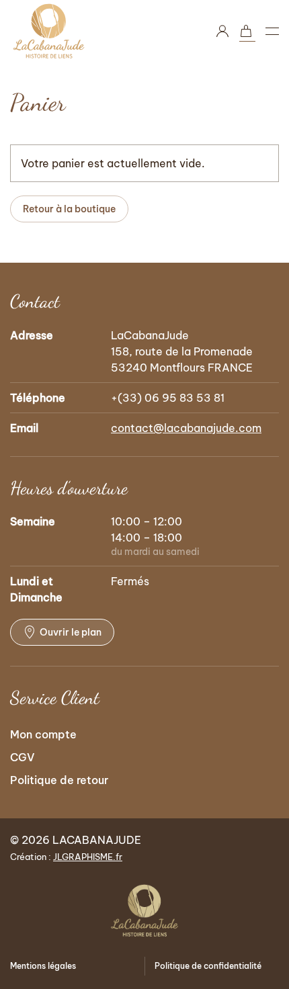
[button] (272, 31)
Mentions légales (43, 966)
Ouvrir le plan (70, 632)
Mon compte (43, 734)
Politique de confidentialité (208, 966)
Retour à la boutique (69, 209)
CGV (22, 757)
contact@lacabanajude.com (186, 428)
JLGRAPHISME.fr (87, 856)
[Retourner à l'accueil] (48, 31)
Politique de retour (59, 780)
